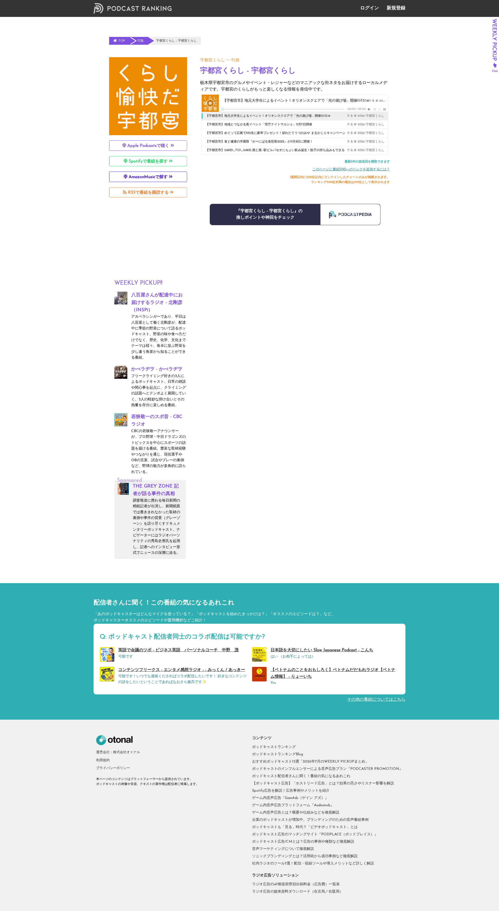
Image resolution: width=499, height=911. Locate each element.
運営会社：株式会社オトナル (118, 752)
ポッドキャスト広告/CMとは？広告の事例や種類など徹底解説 (303, 842)
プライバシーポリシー (113, 768)
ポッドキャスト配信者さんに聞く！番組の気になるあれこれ (301, 776)
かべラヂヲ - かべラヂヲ (156, 369)
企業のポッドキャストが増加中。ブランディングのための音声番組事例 (310, 820)
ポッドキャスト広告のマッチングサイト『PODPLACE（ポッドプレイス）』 (315, 834)
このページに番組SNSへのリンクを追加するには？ (351, 169)
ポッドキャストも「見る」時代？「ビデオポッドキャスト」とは (305, 827)
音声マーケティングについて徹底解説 (283, 849)
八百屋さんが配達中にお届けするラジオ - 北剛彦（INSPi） (157, 303)
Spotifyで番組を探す (148, 161)
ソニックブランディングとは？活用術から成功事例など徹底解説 (305, 856)
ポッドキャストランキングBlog (277, 754)
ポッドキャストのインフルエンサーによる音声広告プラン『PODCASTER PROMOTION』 (327, 769)
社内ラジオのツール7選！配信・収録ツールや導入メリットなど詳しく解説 (313, 864)
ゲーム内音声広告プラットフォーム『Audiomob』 (293, 805)
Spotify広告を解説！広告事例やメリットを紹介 (291, 791)
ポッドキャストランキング (274, 747)
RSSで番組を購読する (148, 193)
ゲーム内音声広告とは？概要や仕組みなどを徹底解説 (295, 813)
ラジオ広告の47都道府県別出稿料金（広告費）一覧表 (296, 884)
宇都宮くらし (212, 60)
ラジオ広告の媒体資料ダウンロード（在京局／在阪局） (297, 892)
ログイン (369, 8)
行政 (235, 60)
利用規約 (103, 760)
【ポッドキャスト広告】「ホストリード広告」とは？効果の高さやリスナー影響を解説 (323, 783)
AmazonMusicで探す (148, 177)
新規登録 (396, 8)
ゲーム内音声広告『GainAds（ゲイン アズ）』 (290, 798)
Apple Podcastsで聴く (148, 146)
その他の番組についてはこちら (376, 700)
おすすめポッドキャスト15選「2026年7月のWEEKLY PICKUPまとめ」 (310, 762)
